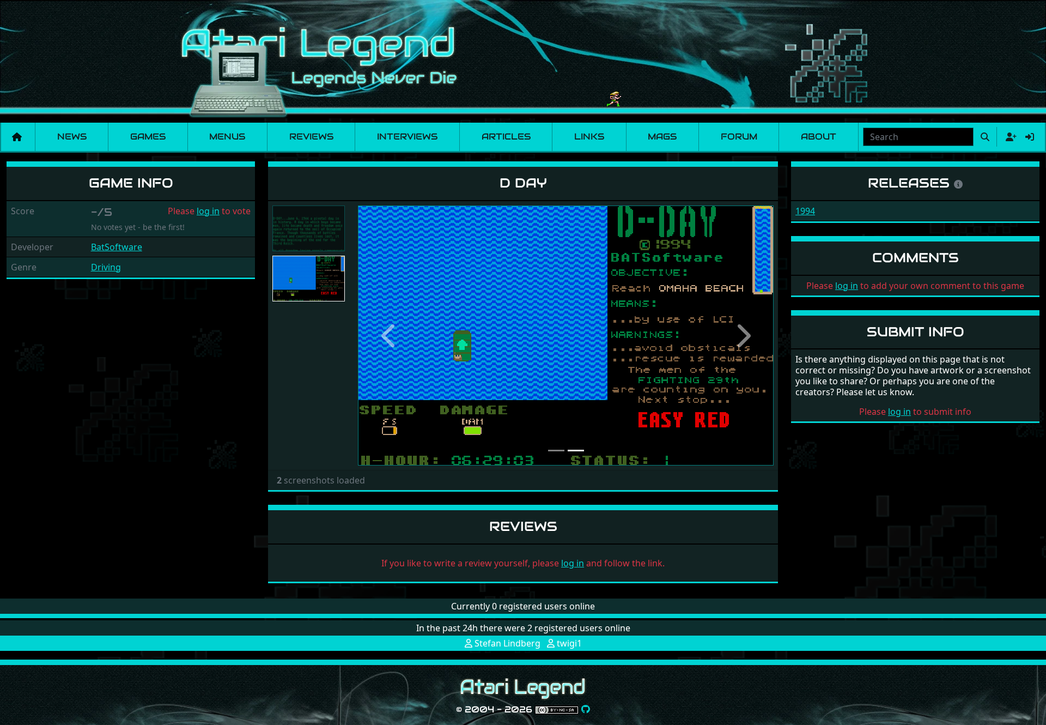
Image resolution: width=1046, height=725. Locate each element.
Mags (662, 136)
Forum (739, 136)
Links (589, 136)
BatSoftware (116, 247)
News (72, 136)
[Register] (1009, 137)
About (818, 136)
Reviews (311, 136)
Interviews (407, 136)
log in (208, 211)
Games (148, 136)
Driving (106, 267)
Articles (506, 136)
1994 (805, 211)
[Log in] (1029, 137)
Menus (227, 136)
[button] (389, 336)
